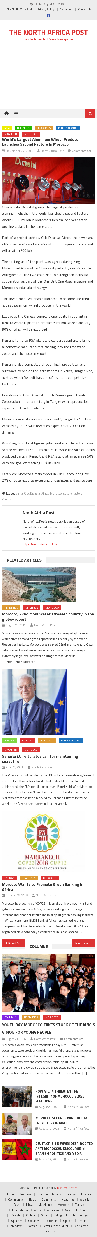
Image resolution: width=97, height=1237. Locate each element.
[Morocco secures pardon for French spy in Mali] (17, 1124)
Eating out (60, 1215)
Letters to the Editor (55, 1226)
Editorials (51, 1220)
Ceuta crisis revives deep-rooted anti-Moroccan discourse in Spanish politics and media (64, 1148)
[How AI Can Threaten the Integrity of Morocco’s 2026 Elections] (17, 1096)
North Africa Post (52, 150)
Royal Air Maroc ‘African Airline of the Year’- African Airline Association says (16, 943)
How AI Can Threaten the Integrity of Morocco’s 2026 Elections (59, 1096)
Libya (29, 1204)
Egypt (17, 1204)
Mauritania (45, 1204)
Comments (49, 1199)
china (19, 493)
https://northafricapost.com (41, 544)
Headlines (44, 128)
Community (15, 1199)
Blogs (32, 1199)
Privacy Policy (46, 9)
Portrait (32, 1226)
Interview (16, 1226)
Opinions (17, 1220)
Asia (7, 128)
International (68, 128)
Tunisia (79, 1204)
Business (23, 128)
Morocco (31, 134)
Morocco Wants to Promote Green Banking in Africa (42, 887)
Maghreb (10, 134)
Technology (80, 1215)
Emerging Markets (49, 1194)
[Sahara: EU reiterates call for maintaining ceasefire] (48, 702)
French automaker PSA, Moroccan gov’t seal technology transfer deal (85, 943)
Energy (9, 878)
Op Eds (67, 1220)
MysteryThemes (67, 1187)
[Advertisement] (48, 78)
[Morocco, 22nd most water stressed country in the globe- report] (48, 584)
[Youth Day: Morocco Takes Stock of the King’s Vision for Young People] (48, 983)
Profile (82, 1220)
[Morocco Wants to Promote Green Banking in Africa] (48, 841)
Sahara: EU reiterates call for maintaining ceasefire (40, 758)
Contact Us (84, 9)
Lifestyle (15, 1215)
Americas (53, 1210)
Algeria (9, 740)
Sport (44, 1215)
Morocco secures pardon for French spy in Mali (61, 1120)
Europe (27, 740)
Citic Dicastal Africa (36, 493)
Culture (30, 1215)
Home (10, 1194)
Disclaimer (66, 9)
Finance (86, 1194)
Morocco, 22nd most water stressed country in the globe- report (48, 616)
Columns (39, 946)
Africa (38, 1210)
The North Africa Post (19, 9)
